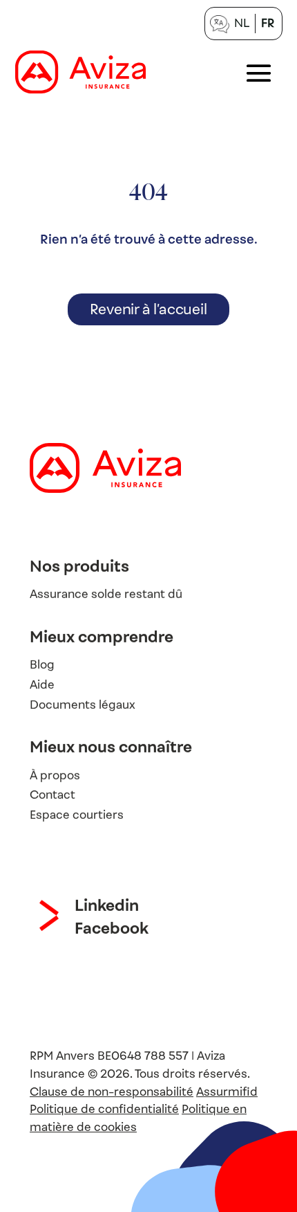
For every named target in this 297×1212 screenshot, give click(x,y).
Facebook (111, 928)
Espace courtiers (77, 815)
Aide (42, 684)
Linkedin (107, 905)
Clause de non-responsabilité (111, 1092)
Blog (42, 665)
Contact (52, 795)
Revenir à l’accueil (148, 309)
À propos (55, 775)
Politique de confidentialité (104, 1109)
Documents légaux (82, 704)
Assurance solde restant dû (106, 594)
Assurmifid (227, 1092)
